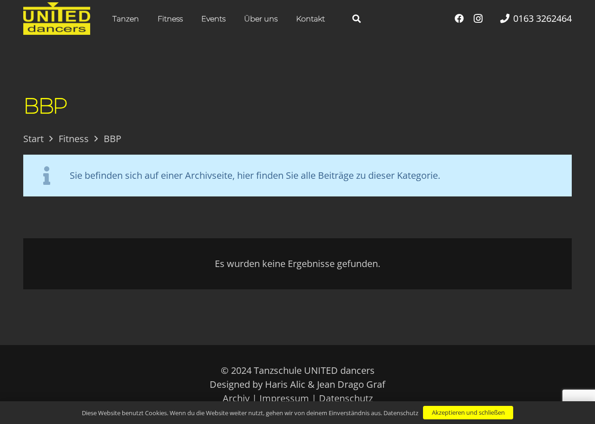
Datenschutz (346, 398)
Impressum (284, 398)
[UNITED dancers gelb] (56, 18)
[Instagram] (478, 18)
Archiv (236, 398)
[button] (146, 18)
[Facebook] (459, 18)
